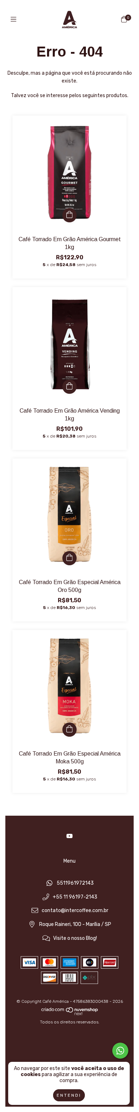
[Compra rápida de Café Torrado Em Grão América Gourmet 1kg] (69, 215)
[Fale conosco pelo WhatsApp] (120, 1051)
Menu (69, 861)
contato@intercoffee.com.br (75, 911)
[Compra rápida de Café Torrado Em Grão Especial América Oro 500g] (69, 558)
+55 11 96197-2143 (75, 897)
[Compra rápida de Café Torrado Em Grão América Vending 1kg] (69, 387)
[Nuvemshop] (69, 1014)
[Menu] (15, 19)
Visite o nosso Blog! (75, 938)
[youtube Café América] (69, 836)
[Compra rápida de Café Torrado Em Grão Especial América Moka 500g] (69, 729)
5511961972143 (75, 883)
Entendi (69, 1095)
